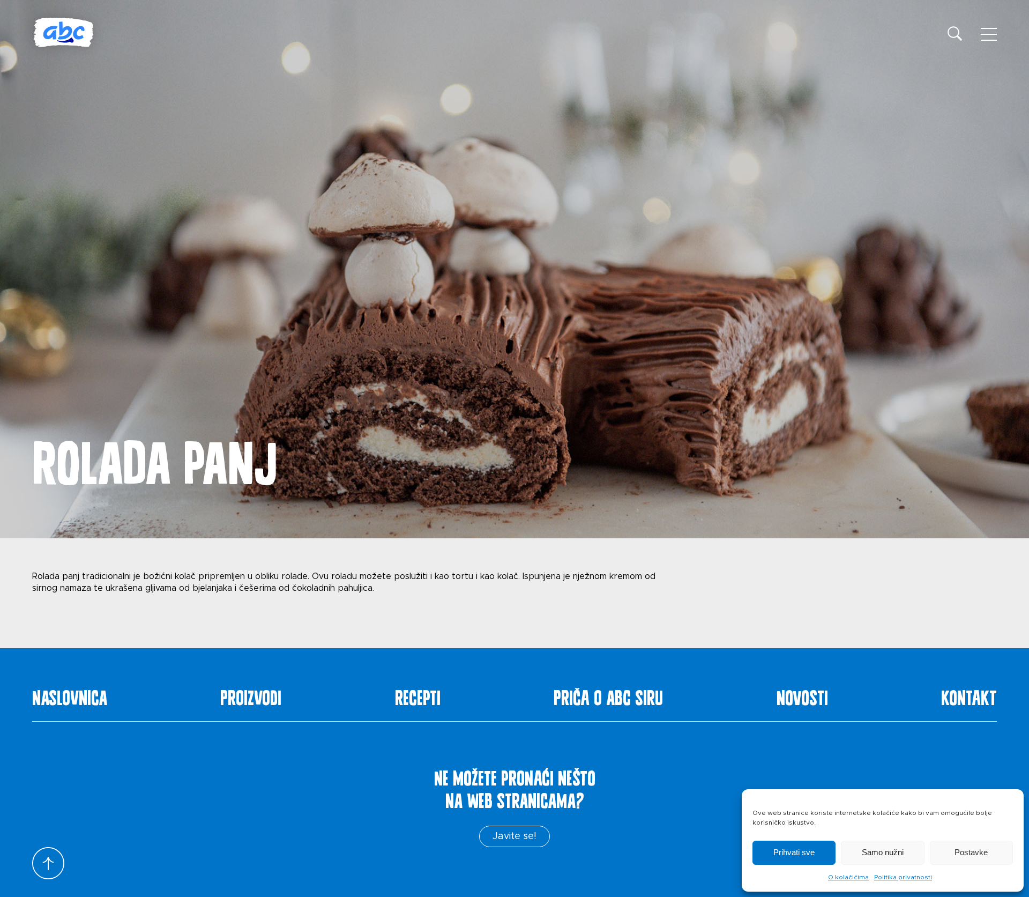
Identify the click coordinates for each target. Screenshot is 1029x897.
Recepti (418, 695)
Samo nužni (883, 852)
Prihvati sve (794, 852)
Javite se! (514, 836)
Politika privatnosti (903, 877)
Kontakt (969, 695)
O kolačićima (848, 877)
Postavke (971, 852)
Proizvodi (250, 695)
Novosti (802, 695)
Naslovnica (69, 695)
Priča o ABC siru (608, 695)
